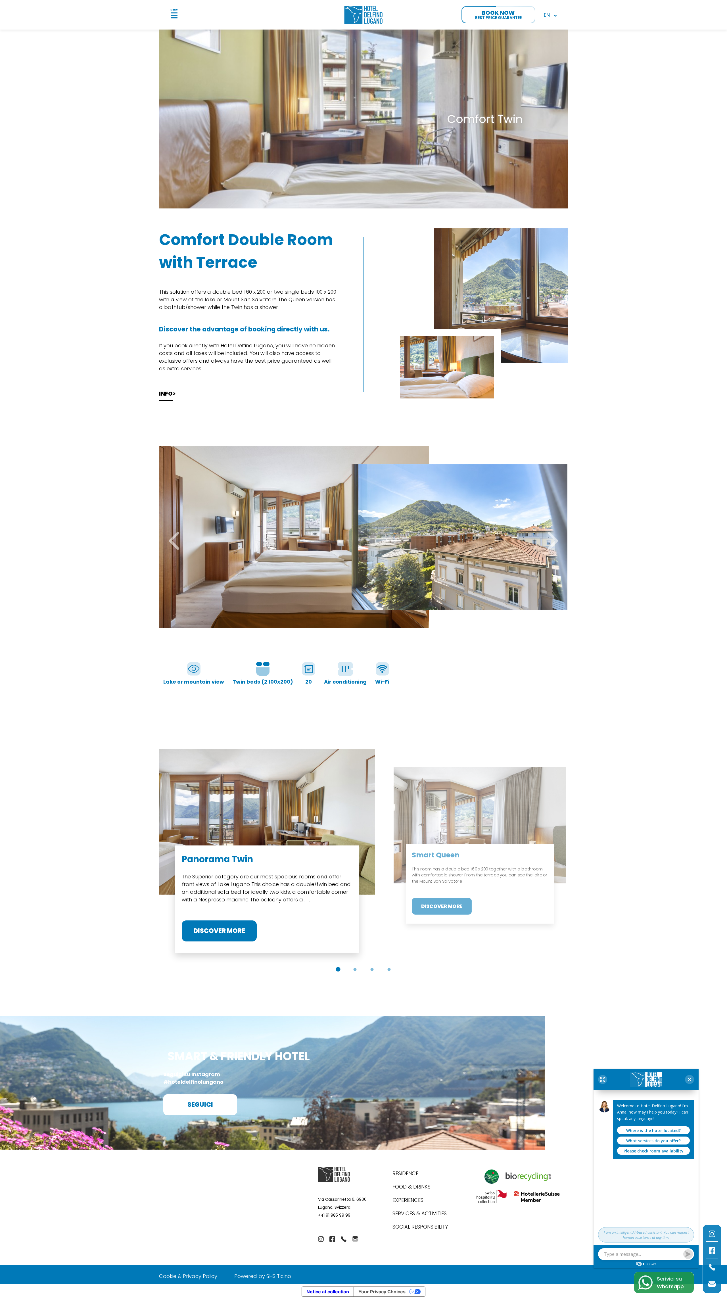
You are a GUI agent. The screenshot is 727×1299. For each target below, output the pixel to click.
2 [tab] (353, 969)
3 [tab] (370, 969)
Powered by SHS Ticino (262, 1276)
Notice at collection (327, 1291)
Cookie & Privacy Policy (188, 1276)
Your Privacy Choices (382, 1291)
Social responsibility (420, 1226)
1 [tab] (336, 969)
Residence (405, 1173)
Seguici (200, 1104)
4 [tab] (387, 969)
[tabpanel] (267, 855)
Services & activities (419, 1213)
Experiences (407, 1200)
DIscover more (219, 930)
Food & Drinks (411, 1186)
